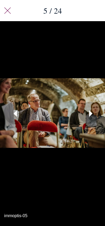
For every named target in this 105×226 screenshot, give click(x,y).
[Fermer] (7, 10)
